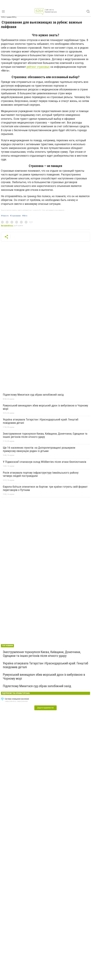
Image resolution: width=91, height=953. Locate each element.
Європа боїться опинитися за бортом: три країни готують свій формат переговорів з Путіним (45, 488)
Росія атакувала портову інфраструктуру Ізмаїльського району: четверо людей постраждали (41, 474)
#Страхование (15, 216)
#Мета (24, 216)
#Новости (5, 216)
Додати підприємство (45, 708)
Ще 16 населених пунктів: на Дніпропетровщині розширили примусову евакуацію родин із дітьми (39, 449)
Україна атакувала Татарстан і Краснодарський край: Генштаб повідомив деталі (40, 421)
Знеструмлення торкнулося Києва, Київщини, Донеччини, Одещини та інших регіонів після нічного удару (45, 435)
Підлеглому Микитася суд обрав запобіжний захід (33, 394)
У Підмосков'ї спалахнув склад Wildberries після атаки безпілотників (44, 461)
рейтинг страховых (38, 66)
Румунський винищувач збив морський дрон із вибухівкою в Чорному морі (45, 407)
